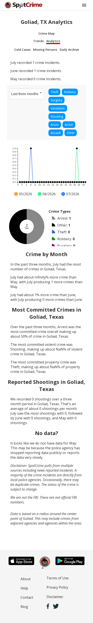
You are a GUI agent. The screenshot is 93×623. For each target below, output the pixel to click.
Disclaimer (54, 596)
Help (24, 588)
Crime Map (46, 33)
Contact (27, 597)
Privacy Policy (57, 587)
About (25, 579)
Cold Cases (22, 50)
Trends (38, 41)
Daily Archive (69, 50)
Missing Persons (45, 50)
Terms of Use (57, 578)
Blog (24, 606)
